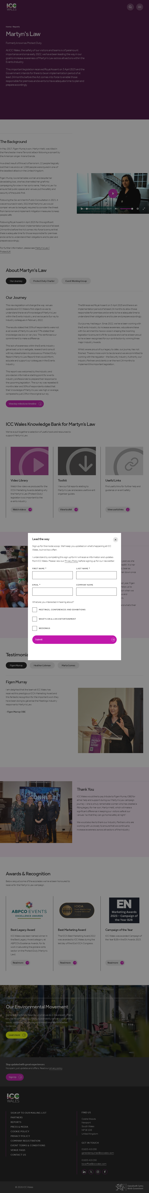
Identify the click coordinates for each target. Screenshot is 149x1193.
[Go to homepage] (11, 6)
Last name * (83, 569)
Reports (16, 1122)
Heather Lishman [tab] (42, 665)
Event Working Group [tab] (76, 280)
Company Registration (25, 1141)
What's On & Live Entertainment (57, 619)
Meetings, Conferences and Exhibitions (62, 610)
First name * (39, 569)
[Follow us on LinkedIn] (84, 1171)
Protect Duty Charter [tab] (43, 280)
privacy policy (55, 1068)
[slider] (95, 208)
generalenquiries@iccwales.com (98, 1152)
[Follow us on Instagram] (97, 1171)
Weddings (44, 628)
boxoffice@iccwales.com (94, 1163)
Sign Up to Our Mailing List (29, 1113)
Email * (36, 585)
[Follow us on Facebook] (104, 1171)
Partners (17, 1117)
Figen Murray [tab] (16, 665)
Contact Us (18, 1155)
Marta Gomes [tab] (68, 665)
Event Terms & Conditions (28, 1145)
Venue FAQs (18, 1150)
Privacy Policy (71, 560)
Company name (84, 585)
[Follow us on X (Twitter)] (91, 1171)
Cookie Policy (20, 1131)
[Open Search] (130, 6)
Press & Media (19, 1127)
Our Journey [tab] (16, 280)
